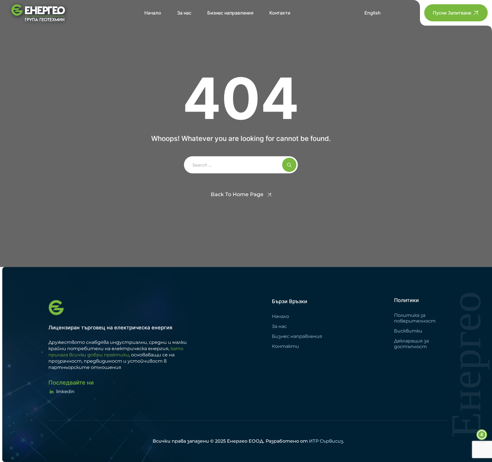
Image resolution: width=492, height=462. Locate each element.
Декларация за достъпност (411, 343)
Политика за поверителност (415, 318)
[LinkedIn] (61, 392)
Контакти (279, 13)
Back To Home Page (237, 194)
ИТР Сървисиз (326, 441)
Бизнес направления (230, 13)
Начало (152, 13)
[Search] (289, 165)
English (372, 13)
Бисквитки (408, 331)
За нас (184, 13)
